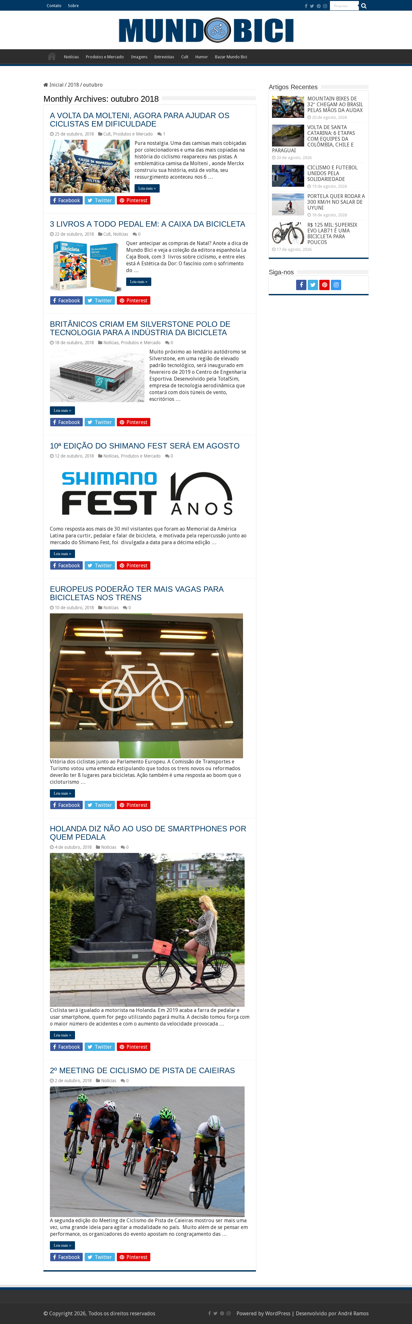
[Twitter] (312, 6)
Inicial (56, 85)
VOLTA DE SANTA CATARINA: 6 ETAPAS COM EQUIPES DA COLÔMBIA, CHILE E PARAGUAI (313, 139)
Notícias (71, 56)
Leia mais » (147, 188)
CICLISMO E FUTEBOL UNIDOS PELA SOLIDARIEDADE (332, 173)
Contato (54, 6)
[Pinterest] (318, 6)
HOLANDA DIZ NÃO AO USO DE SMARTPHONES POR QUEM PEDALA (148, 832)
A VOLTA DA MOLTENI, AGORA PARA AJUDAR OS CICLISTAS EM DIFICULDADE (139, 119)
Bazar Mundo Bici (231, 56)
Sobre (73, 6)
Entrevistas (164, 56)
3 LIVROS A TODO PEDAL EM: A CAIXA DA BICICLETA (147, 224)
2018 (73, 85)
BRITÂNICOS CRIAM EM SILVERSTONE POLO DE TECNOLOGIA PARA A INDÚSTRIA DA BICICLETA (140, 328)
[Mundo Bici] (206, 29)
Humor (201, 56)
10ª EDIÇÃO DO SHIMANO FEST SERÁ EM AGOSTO (145, 445)
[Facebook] (306, 6)
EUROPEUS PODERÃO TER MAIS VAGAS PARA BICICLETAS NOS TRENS (136, 593)
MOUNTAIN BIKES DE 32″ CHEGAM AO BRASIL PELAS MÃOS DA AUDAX (335, 104)
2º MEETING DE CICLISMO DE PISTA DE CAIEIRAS (142, 1070)
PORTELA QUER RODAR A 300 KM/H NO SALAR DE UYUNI (336, 202)
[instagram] (325, 6)
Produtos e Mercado (105, 56)
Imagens (139, 56)
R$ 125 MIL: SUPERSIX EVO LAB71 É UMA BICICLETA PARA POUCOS (332, 233)
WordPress (277, 1313)
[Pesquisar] (364, 6)
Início (51, 56)
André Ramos (353, 1313)
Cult (184, 56)
